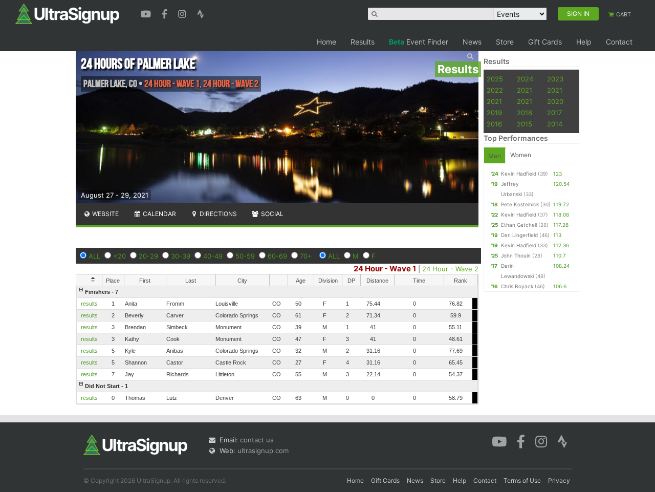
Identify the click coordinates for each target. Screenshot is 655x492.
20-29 (148, 256)
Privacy (559, 480)
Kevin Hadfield (518, 173)
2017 (554, 113)
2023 (555, 79)
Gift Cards (545, 41)
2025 (495, 79)
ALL (94, 256)
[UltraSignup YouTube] (147, 13)
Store (505, 41)
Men (494, 156)
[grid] (277, 345)
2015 (524, 124)
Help (584, 41)
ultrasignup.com (263, 450)
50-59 (245, 256)
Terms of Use (522, 480)
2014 (554, 124)
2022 (495, 90)
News (472, 41)
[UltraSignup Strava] (200, 13)
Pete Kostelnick (520, 204)
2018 (524, 113)
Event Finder (418, 41)
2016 (494, 124)
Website (105, 214)
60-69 (277, 256)
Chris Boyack (517, 286)
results (89, 304)
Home (326, 41)
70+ (306, 256)
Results (363, 41)
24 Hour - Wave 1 (385, 268)
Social (271, 214)
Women (520, 155)
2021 (524, 90)
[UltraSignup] (67, 13)
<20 (119, 256)
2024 (525, 79)
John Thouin (516, 255)
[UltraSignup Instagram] (183, 13)
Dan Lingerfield (519, 235)
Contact (619, 41)
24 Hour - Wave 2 (450, 269)
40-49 (213, 256)
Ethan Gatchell (519, 225)
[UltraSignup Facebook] (166, 13)
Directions (217, 214)
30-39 (180, 256)
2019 (494, 113)
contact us (257, 440)
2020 (555, 101)
